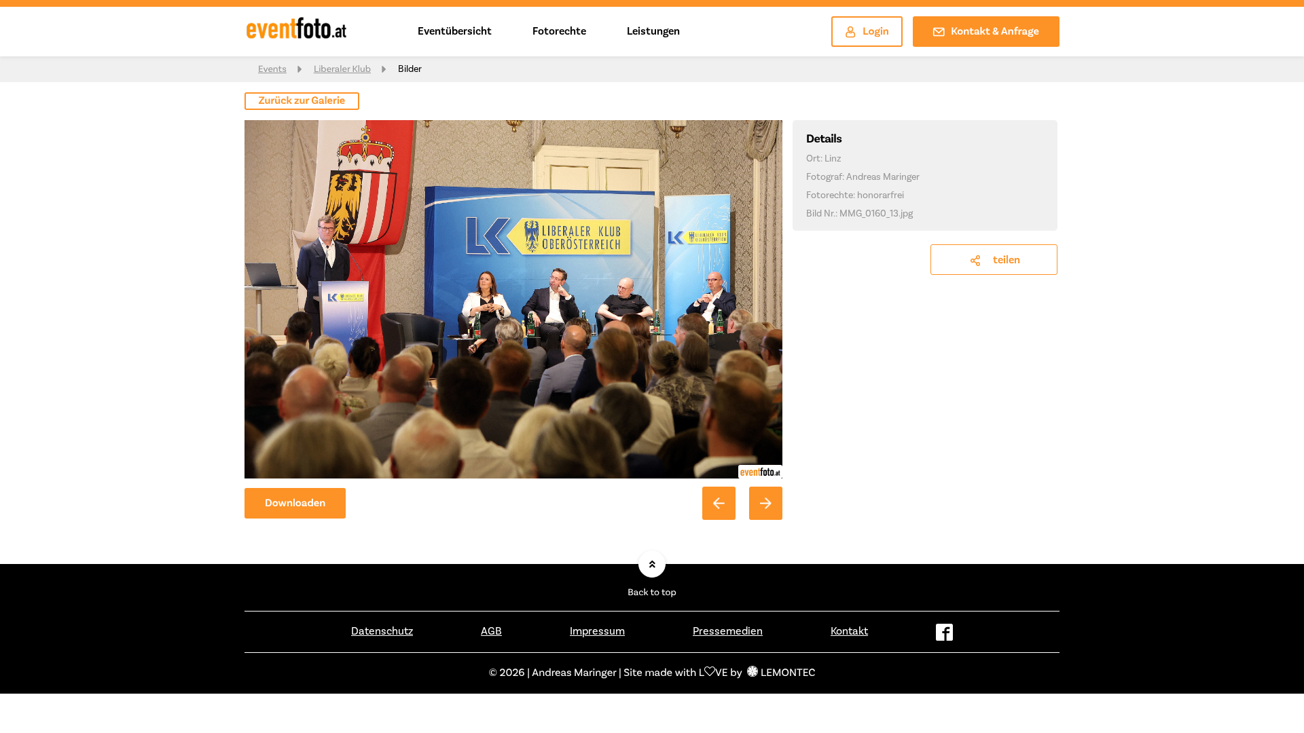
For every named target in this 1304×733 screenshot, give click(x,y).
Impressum (597, 631)
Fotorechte (559, 31)
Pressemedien (728, 631)
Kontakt (849, 631)
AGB (491, 631)
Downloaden (295, 503)
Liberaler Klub (342, 69)
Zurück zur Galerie (302, 101)
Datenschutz (382, 631)
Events (272, 69)
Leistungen (653, 31)
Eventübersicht (455, 31)
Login (876, 32)
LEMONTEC (788, 673)
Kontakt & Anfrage (995, 32)
